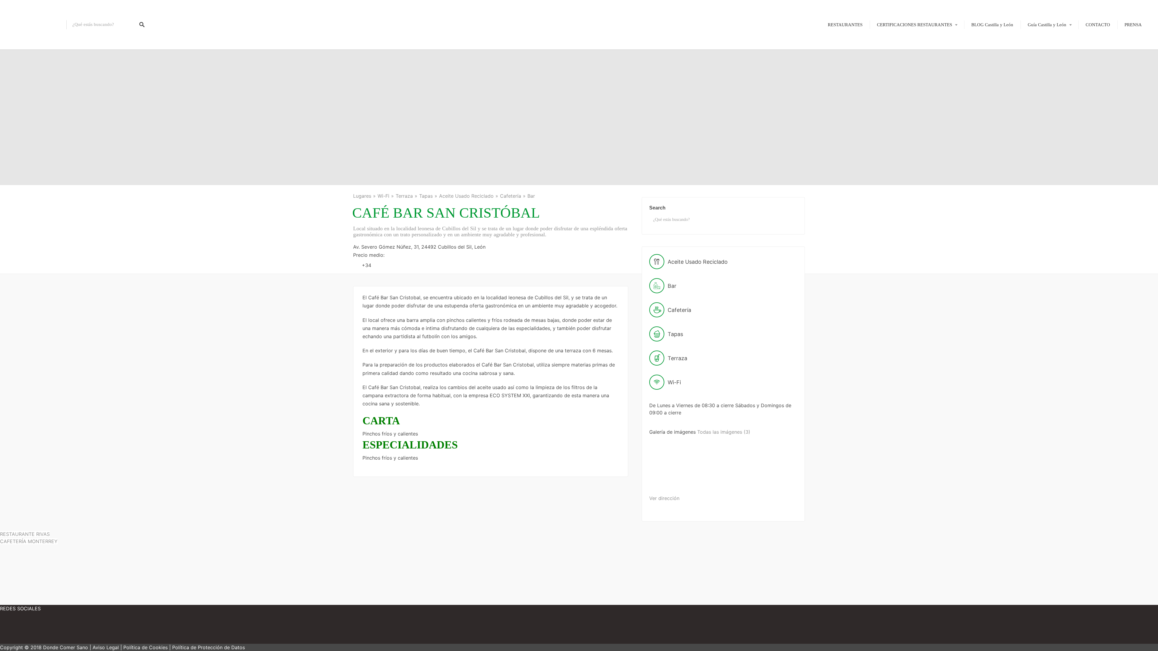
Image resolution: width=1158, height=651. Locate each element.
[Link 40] (18, 630)
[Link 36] (765, 479)
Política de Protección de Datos (208, 647)
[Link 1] (33, 25)
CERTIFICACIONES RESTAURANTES (914, 24)
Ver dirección (664, 498)
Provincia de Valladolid (1045, 117)
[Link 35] (719, 479)
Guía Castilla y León (1047, 24)
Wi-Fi (383, 196)
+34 (366, 265)
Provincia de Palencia (1044, 75)
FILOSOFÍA (902, 44)
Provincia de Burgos (1043, 54)
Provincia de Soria (1041, 107)
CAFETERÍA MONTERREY (29, 541)
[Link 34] (672, 479)
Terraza (404, 196)
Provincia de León (1041, 65)
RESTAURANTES (845, 24)
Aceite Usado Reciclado (466, 196)
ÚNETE (898, 54)
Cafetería (510, 196)
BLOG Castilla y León (992, 24)
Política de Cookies (145, 647)
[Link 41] (54, 630)
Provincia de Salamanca (1046, 86)
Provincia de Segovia (1043, 96)
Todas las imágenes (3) (723, 432)
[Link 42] (90, 630)
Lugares (362, 196)
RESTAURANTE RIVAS (25, 534)
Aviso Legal (106, 647)
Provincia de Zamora (1043, 127)
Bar (531, 196)
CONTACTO (1098, 24)
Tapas (426, 196)
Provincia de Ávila (1041, 44)
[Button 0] (142, 24)
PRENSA (1133, 24)
